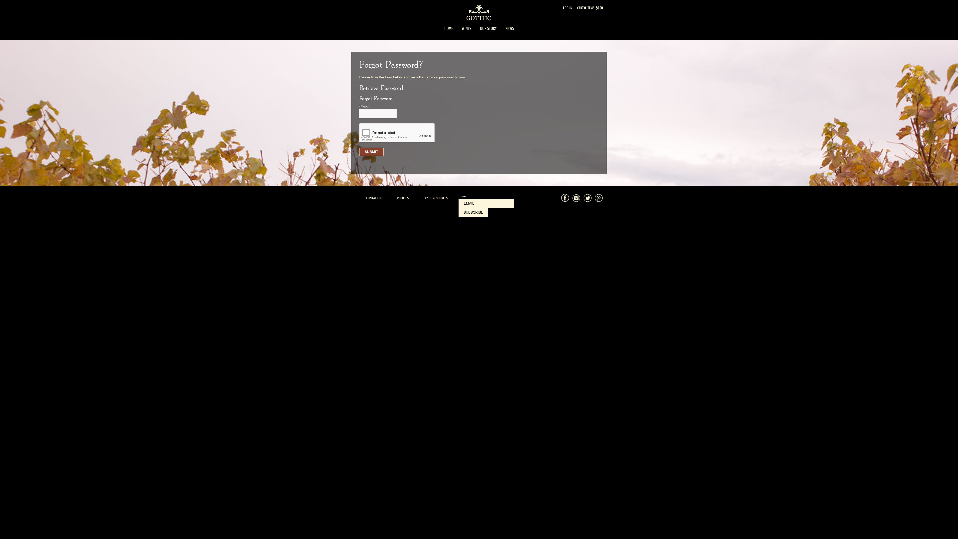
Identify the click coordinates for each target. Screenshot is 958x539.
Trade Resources (435, 198)
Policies (403, 198)
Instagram (576, 198)
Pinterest (599, 198)
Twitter (588, 198)
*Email (364, 107)
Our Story (488, 28)
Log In (567, 7)
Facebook (565, 198)
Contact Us (374, 198)
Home (448, 28)
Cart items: (590, 7)
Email (463, 196)
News (509, 28)
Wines (466, 28)
